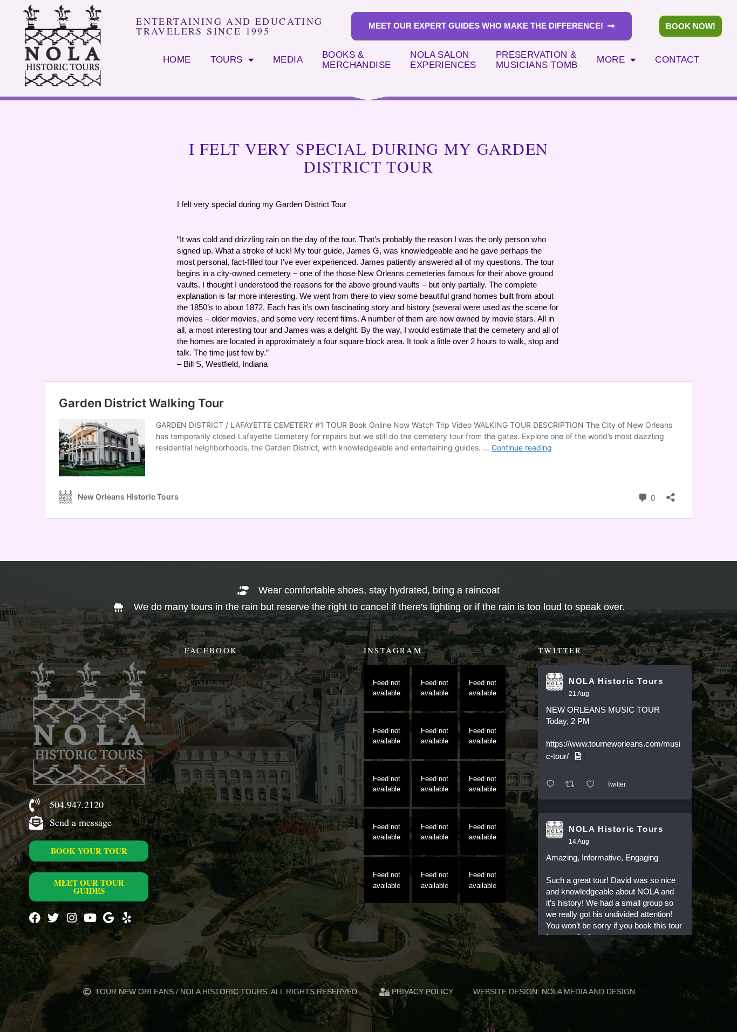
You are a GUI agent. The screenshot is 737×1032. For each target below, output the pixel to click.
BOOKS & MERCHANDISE (356, 60)
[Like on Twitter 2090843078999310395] (593, 784)
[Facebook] (34, 918)
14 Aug (579, 841)
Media (288, 59)
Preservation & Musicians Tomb (537, 60)
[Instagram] (71, 918)
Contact (677, 59)
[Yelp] (126, 918)
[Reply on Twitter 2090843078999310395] (553, 784)
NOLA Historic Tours (616, 681)
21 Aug (579, 694)
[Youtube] (89, 918)
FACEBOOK (211, 650)
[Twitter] (53, 918)
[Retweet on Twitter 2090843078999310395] (573, 784)
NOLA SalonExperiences (443, 60)
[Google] (108, 918)
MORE (611, 59)
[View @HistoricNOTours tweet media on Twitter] (578, 756)
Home (177, 59)
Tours (226, 59)
